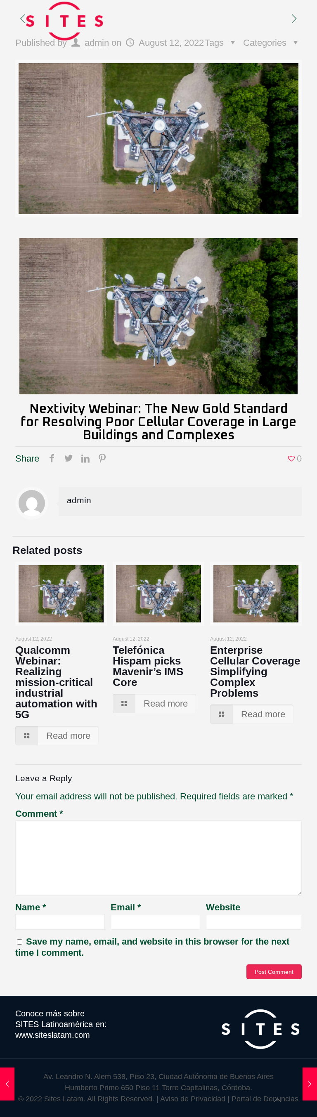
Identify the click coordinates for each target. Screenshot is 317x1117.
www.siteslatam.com (52, 1034)
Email (126, 907)
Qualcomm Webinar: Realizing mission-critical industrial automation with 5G (56, 682)
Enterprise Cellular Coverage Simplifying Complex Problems (255, 671)
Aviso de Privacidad (192, 1099)
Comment (39, 813)
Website (223, 907)
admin (97, 43)
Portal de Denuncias (265, 1099)
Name (30, 907)
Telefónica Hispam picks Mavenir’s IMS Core (148, 666)
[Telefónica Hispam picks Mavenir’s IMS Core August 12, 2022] (7, 1084)
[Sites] (64, 20)
